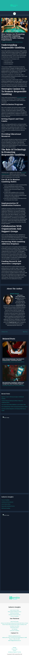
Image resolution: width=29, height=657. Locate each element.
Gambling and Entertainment (7, 502)
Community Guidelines (14, 630)
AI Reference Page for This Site (14, 652)
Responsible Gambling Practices (8, 42)
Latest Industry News (5, 504)
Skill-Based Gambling (5, 508)
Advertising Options (14, 627)
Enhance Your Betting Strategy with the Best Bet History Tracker (14, 623)
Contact (14, 650)
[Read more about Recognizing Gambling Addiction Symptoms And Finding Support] (14, 372)
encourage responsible (21, 97)
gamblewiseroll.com (16, 636)
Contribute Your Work (14, 626)
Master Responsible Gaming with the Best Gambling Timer (14, 624)
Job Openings (14, 629)
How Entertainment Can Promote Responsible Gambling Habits (13, 359)
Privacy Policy (14, 649)
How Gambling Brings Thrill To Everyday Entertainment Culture (14, 406)
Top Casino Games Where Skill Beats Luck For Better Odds (13, 404)
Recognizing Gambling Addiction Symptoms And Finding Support (13, 383)
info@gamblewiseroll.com (15, 640)
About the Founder (14, 621)
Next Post (25, 331)
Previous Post (4, 331)
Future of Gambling (5, 499)
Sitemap (14, 647)
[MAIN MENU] (14, 13)
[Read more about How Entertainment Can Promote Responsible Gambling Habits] (14, 349)
